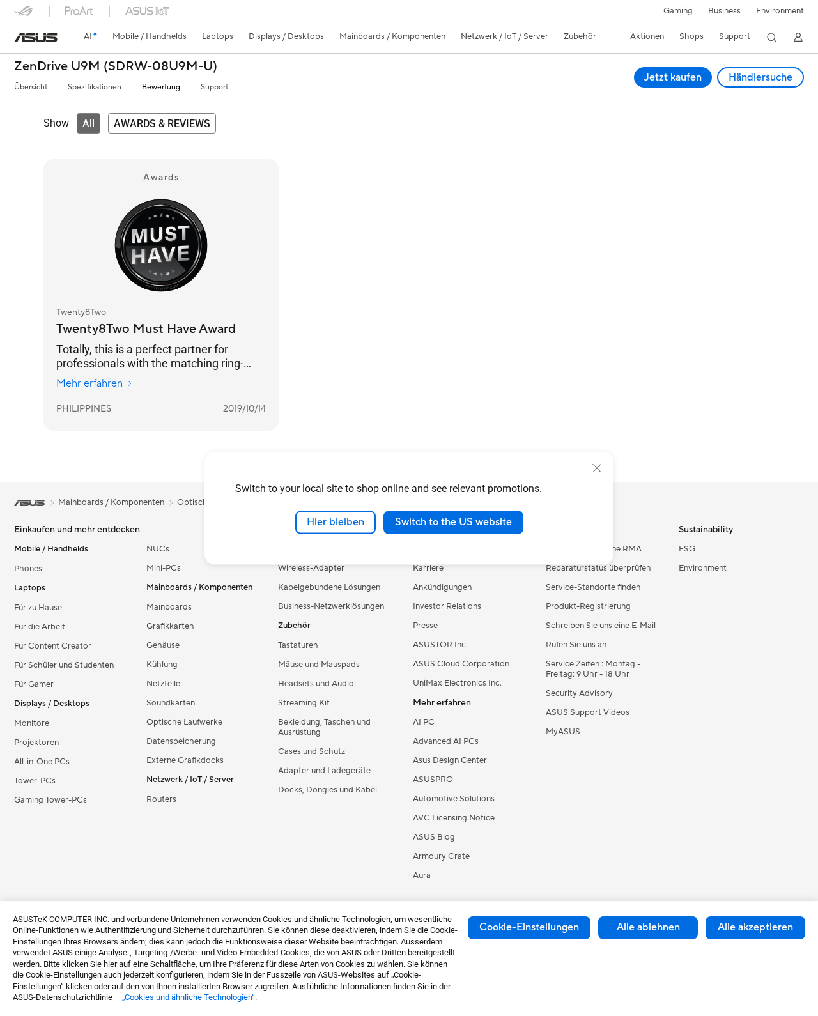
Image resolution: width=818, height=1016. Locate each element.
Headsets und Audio (316, 684)
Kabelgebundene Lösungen (329, 587)
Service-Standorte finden (593, 587)
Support (214, 87)
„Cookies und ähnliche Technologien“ (188, 997)
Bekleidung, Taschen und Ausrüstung (324, 727)
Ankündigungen (442, 587)
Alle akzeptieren (755, 927)
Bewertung (161, 87)
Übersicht (30, 87)
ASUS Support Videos (587, 712)
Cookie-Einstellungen (529, 927)
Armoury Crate (441, 856)
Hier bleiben (335, 522)
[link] (36, 37)
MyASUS (563, 732)
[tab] (88, 123)
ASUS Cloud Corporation (461, 664)
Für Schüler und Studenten (64, 665)
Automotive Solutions (454, 799)
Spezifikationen (94, 87)
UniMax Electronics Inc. (457, 683)
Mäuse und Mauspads (319, 664)
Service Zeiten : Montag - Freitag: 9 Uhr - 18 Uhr (593, 669)
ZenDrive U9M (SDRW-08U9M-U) (115, 67)
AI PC (424, 722)
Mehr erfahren (89, 383)
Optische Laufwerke (184, 722)
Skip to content (21, 39)
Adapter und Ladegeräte (324, 771)
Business (724, 11)
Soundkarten (170, 703)
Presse (425, 625)
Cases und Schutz (311, 751)
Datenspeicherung (181, 741)
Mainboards (169, 607)
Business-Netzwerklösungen (331, 606)
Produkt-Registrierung (588, 606)
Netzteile (163, 684)
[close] (597, 468)
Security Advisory (579, 693)
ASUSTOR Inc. (440, 645)
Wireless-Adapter (311, 568)
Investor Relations (447, 606)
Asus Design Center (450, 760)
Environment (780, 11)
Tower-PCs (35, 781)
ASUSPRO (433, 779)
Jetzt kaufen (673, 77)
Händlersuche (760, 77)
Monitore (31, 723)
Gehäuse (163, 645)
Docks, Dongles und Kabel (327, 790)
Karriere (428, 568)
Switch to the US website (453, 522)
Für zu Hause (38, 608)
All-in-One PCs (42, 762)
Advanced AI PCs (446, 741)
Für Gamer (34, 684)
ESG (687, 549)
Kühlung (162, 664)
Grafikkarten (170, 626)
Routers (161, 799)
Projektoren (36, 742)
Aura (422, 875)
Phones (28, 569)
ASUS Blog (434, 837)
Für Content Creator (52, 646)
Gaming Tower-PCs (50, 800)
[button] (678, 11)
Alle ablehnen (648, 927)
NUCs (157, 549)
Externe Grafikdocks (185, 760)
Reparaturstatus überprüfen (598, 568)
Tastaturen (298, 645)
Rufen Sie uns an (576, 645)
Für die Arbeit (39, 627)
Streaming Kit (304, 703)
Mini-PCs (163, 568)
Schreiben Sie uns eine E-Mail (601, 625)
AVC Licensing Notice (454, 818)
